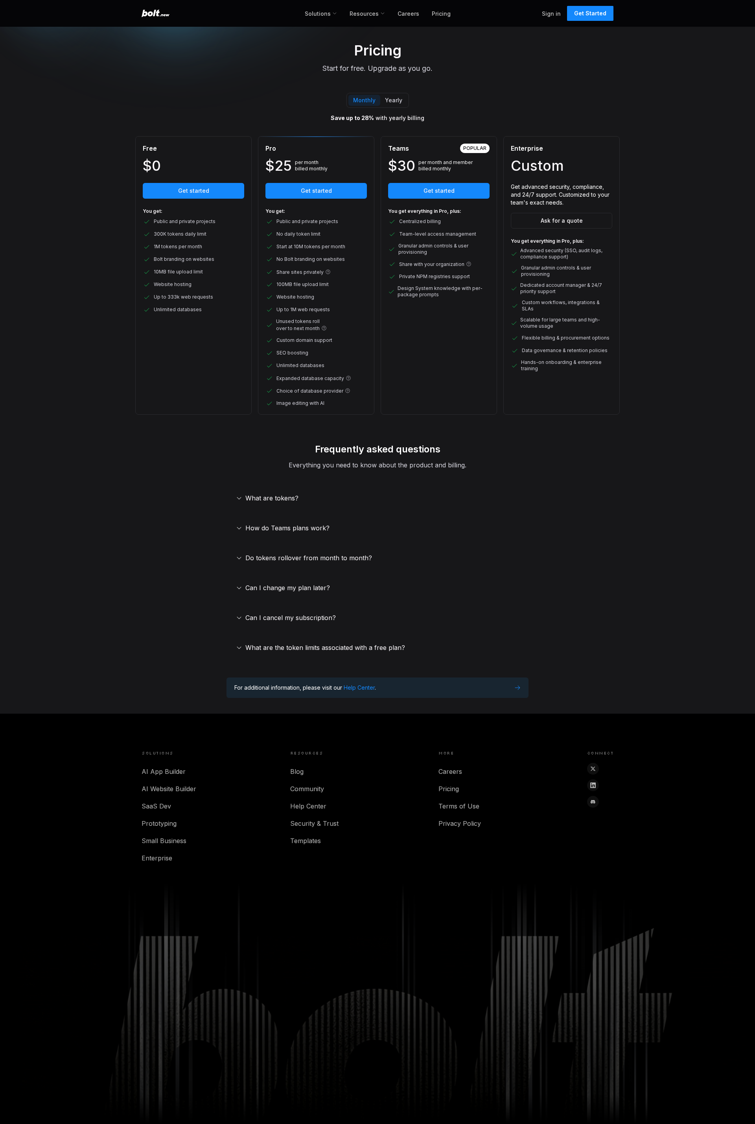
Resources (364, 13)
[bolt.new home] (155, 13)
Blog (297, 771)
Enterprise (157, 858)
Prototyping (159, 823)
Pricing (441, 13)
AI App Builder (164, 771)
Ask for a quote (562, 220)
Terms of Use (458, 806)
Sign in (551, 13)
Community (307, 789)
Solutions (318, 13)
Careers (408, 13)
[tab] (364, 100)
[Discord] (593, 802)
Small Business (164, 841)
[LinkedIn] (593, 785)
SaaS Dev (156, 806)
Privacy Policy (459, 823)
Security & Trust (314, 823)
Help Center (308, 806)
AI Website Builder (169, 789)
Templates (305, 841)
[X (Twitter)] (593, 769)
